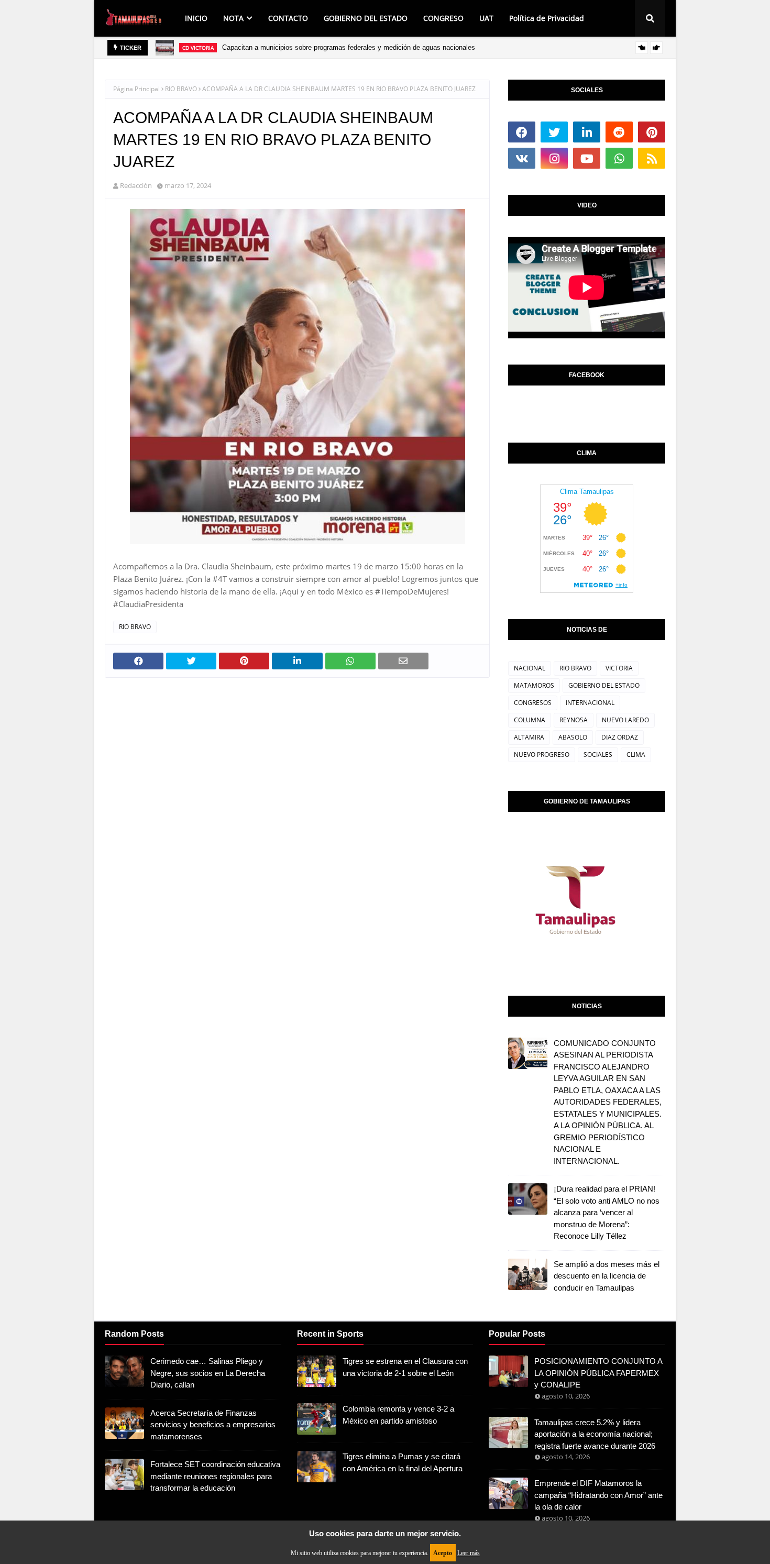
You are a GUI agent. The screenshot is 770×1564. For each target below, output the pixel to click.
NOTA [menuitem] (233, 18)
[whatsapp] (619, 158)
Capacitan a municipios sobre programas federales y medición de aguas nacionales (348, 47)
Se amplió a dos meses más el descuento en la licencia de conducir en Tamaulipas (606, 1276)
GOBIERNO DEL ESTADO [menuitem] (366, 18)
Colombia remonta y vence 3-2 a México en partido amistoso (398, 1414)
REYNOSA (573, 719)
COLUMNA (529, 719)
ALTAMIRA (529, 737)
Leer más (468, 1553)
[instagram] (554, 158)
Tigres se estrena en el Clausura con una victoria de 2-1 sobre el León (405, 1367)
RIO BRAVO (181, 88)
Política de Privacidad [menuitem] (546, 18)
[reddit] (619, 132)
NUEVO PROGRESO (541, 754)
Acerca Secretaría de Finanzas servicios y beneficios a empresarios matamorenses (213, 1424)
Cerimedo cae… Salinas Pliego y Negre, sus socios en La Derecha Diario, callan (207, 1373)
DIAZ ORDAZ (619, 737)
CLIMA (635, 754)
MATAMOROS (534, 685)
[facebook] (521, 132)
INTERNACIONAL (590, 702)
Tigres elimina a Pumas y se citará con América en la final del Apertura (403, 1462)
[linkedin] (586, 132)
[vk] (521, 158)
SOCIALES (598, 754)
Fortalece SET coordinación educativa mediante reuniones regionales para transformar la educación (215, 1476)
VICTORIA (619, 668)
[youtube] (586, 158)
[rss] (651, 158)
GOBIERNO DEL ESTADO (604, 685)
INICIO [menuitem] (196, 18)
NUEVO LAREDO (625, 719)
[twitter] (554, 132)
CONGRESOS (533, 702)
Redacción (136, 185)
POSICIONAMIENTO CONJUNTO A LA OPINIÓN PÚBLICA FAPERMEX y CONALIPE (598, 1373)
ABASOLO (572, 737)
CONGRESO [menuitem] (443, 18)
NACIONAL (529, 668)
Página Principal (136, 88)
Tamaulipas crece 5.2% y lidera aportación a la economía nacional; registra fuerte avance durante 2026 (594, 1434)
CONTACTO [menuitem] (288, 18)
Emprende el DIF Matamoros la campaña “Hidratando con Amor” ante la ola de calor (598, 1495)
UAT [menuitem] (486, 18)
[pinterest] (651, 132)
